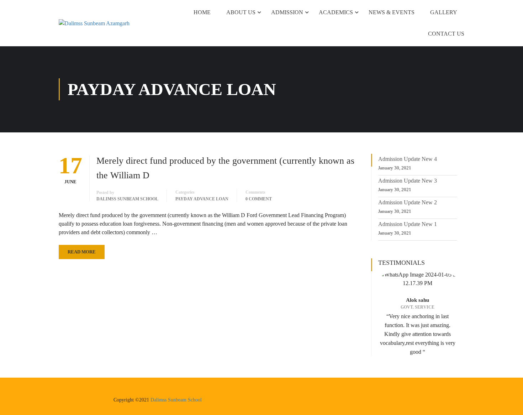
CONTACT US (446, 34)
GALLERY (443, 12)
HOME (202, 12)
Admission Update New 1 (407, 224)
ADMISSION (287, 12)
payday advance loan (201, 198)
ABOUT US (240, 12)
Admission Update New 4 (407, 159)
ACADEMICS (336, 12)
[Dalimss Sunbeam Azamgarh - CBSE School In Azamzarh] (101, 23)
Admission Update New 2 (407, 202)
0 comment (258, 198)
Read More (82, 251)
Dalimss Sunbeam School (176, 400)
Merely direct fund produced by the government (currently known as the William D (225, 168)
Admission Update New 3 (407, 181)
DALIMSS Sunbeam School (127, 198)
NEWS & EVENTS (391, 12)
